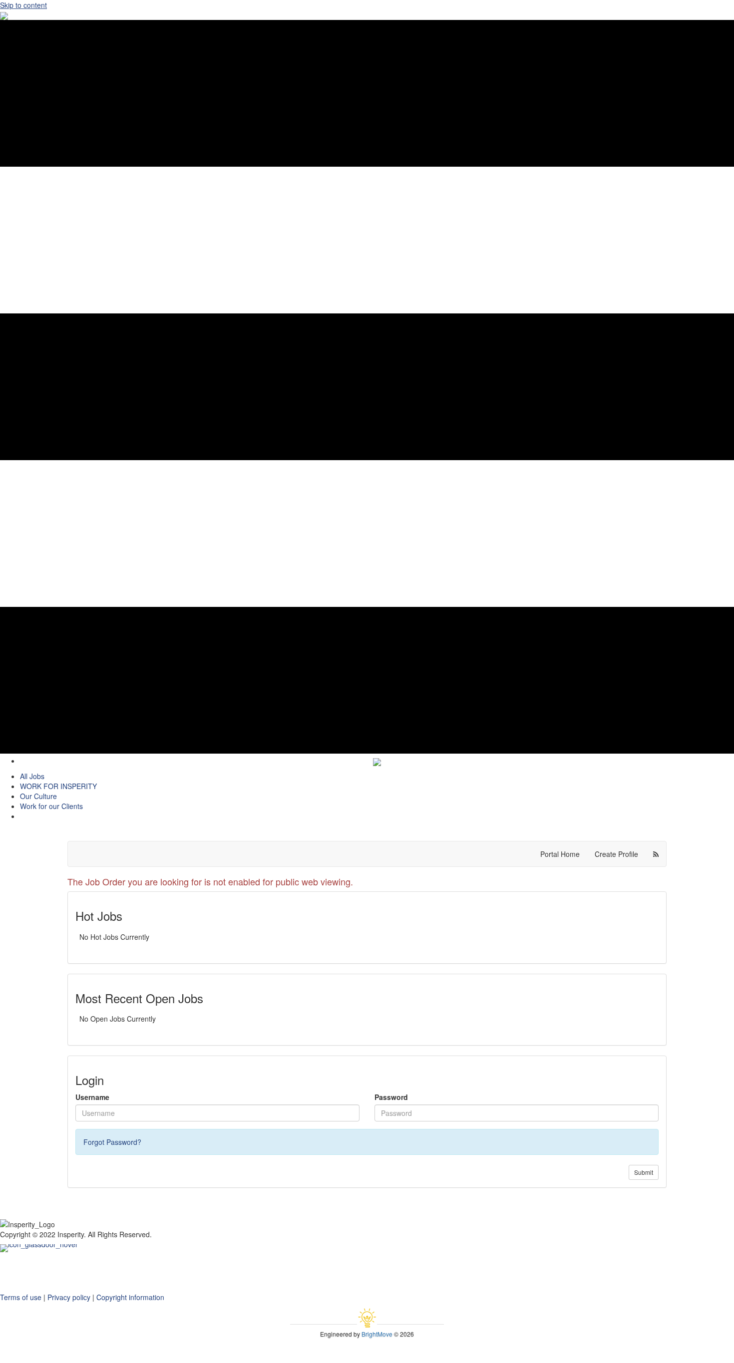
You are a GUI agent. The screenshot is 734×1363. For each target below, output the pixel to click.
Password (391, 1097)
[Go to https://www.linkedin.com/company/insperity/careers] (367, 1257)
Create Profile (616, 854)
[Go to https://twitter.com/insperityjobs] (367, 1277)
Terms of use (20, 1297)
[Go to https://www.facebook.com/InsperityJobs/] (367, 1267)
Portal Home (560, 854)
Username (92, 1097)
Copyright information (130, 1297)
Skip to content (23, 5)
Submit (643, 1172)
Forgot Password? (112, 1142)
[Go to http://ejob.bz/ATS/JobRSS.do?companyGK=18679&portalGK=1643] (367, 1287)
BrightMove (377, 1334)
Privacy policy (68, 1297)
